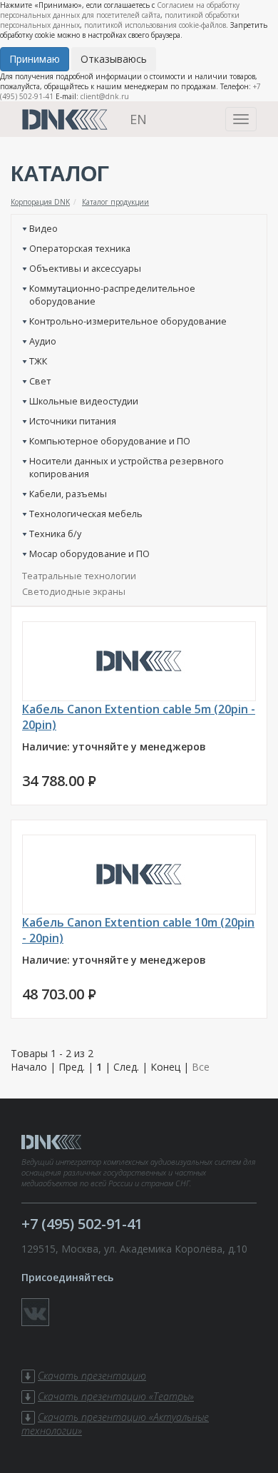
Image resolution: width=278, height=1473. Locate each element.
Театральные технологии (79, 575)
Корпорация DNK (40, 202)
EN (138, 119)
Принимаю (34, 59)
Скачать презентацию (92, 1375)
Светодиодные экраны (73, 591)
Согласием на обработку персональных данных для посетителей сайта (120, 10)
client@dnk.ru (105, 96)
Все (201, 1067)
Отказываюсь (114, 59)
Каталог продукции (115, 202)
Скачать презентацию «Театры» (116, 1396)
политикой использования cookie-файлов (155, 25)
